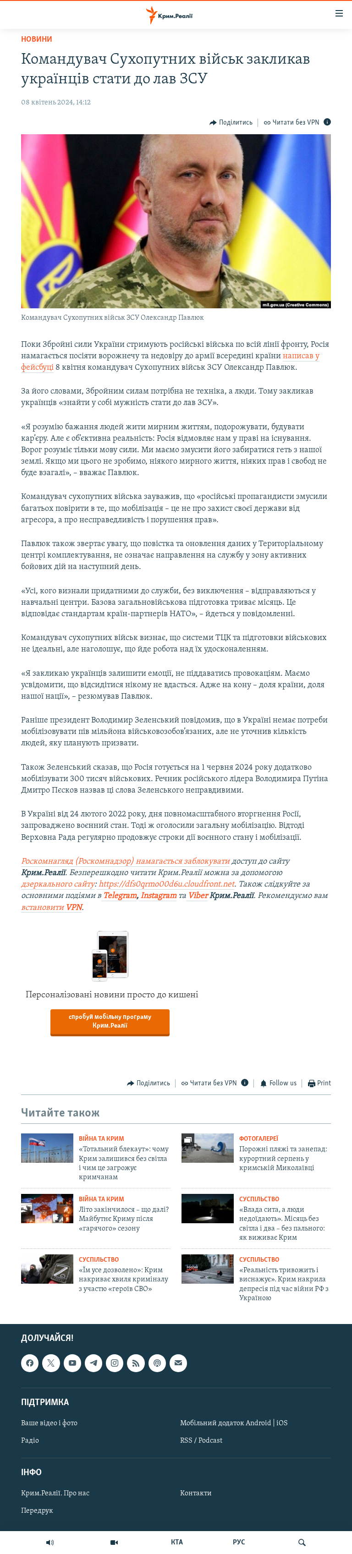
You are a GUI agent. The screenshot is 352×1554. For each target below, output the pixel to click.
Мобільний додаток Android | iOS (234, 1423)
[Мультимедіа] (114, 1542)
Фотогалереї (258, 1139)
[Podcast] (157, 1363)
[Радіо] (50, 1542)
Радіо (30, 1441)
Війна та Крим (101, 1139)
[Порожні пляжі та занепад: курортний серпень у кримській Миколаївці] (208, 1148)
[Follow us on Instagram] (114, 1363)
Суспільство (259, 1199)
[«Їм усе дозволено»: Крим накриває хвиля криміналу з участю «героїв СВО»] (47, 1269)
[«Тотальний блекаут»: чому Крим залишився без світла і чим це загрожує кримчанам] (47, 1148)
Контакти (196, 1494)
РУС (239, 1542)
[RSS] (135, 1363)
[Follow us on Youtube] (72, 1363)
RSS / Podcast (201, 1441)
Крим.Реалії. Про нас (55, 1494)
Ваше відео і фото (49, 1423)
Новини (36, 40)
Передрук (37, 1511)
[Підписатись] (178, 1363)
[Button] (231, 123)
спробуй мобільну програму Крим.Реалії (110, 1021)
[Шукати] (302, 1542)
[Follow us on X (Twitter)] (51, 1363)
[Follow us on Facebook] (29, 1363)
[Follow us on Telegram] (93, 1363)
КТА (177, 1542)
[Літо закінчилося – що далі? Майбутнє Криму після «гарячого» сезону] (47, 1208)
